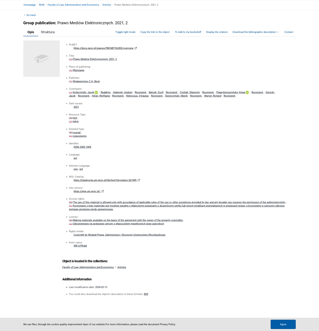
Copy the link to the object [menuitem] (155, 32)
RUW (41, 4)
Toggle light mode (125, 32)
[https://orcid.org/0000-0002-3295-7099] (96, 92)
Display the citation (217, 32)
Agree (283, 324)
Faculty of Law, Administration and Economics (73, 4)
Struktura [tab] (48, 32)
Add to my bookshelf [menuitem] (189, 32)
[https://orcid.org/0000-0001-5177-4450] (247, 92)
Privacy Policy (167, 324)
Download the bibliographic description (254, 32)
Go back (31, 15)
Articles (107, 4)
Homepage (30, 4)
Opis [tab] (30, 32)
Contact (288, 32)
